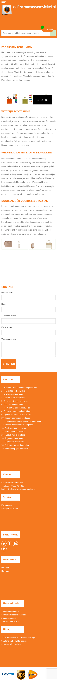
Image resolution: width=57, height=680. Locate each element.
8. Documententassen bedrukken (15, 411)
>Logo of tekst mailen (11, 644)
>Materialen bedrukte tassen (13, 641)
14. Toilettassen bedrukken (13, 431)
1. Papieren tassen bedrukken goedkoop (19, 387)
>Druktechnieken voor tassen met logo (18, 637)
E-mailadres (7, 327)
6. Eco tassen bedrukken (12, 404)
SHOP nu (42, 99)
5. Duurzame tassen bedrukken (15, 401)
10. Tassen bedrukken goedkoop (15, 418)
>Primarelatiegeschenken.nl (13, 615)
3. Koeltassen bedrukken (12, 394)
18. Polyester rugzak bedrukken (15, 445)
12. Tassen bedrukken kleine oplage (17, 425)
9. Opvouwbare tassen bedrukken (16, 414)
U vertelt (5, 568)
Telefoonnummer (8, 316)
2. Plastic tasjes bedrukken (13, 391)
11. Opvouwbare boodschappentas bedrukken (21, 421)
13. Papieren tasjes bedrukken (14, 428)
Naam (4, 304)
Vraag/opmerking (8, 339)
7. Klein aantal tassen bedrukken (15, 408)
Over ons (5, 571)
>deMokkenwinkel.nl (10, 621)
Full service (6, 505)
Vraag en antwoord (9, 509)
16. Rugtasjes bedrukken (12, 438)
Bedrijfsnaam (7, 292)
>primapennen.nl (8, 618)
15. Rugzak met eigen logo (13, 435)
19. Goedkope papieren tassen (14, 448)
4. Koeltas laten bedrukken (13, 398)
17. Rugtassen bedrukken (12, 442)
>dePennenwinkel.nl (10, 611)
